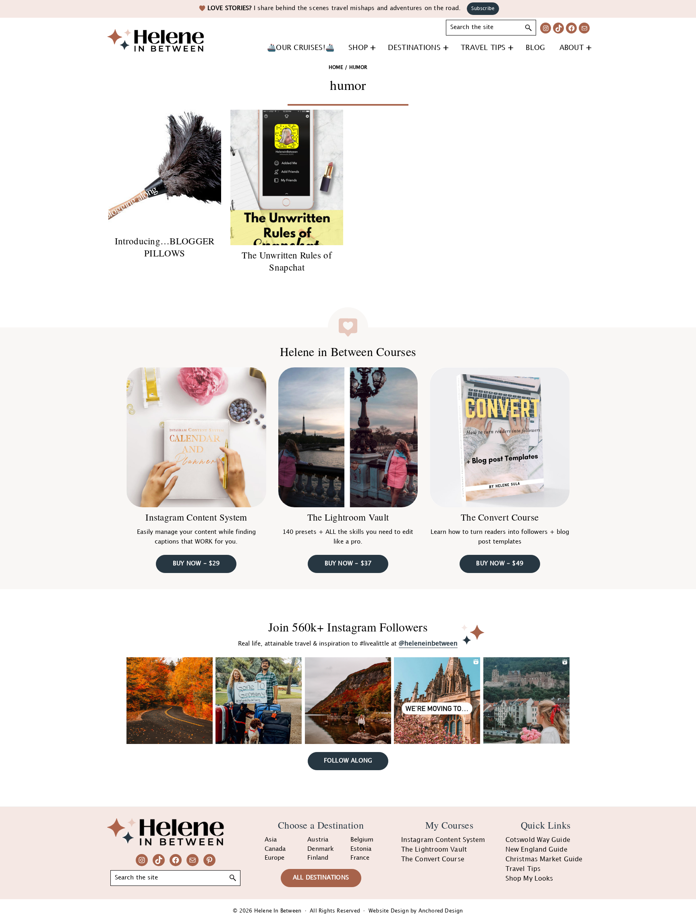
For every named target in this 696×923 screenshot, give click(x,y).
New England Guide (536, 850)
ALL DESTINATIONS (321, 878)
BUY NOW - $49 (499, 564)
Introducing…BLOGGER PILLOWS (165, 247)
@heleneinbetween (428, 644)
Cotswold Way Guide (537, 840)
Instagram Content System (196, 517)
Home (336, 67)
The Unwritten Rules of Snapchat (287, 261)
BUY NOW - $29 (196, 564)
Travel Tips (523, 869)
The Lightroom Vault (348, 517)
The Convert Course (500, 517)
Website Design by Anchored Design (416, 910)
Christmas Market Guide (543, 859)
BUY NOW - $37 (348, 564)
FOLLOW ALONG (348, 761)
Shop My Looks (529, 879)
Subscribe (483, 8)
